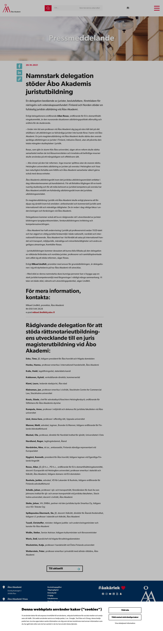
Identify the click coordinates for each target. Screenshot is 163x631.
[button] (19, 79)
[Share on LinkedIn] (19, 72)
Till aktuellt (56, 568)
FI (128, 8)
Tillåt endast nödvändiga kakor (125, 617)
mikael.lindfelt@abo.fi (43, 312)
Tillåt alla (125, 610)
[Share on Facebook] (19, 66)
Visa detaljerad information (125, 623)
